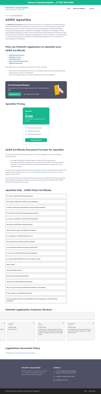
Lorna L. (40, 323)
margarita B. (11, 323)
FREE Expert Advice (15, 57)
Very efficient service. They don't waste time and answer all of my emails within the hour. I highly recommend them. (79, 331)
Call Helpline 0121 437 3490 (31, 94)
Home (68, 8)
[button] (36, 196)
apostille (24, 24)
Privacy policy (92, 391)
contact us (24, 172)
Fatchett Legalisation (16, 8)
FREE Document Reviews (16, 55)
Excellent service (13, 329)
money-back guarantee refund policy (24, 353)
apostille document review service (45, 172)
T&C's (85, 391)
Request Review (14, 94)
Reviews (91, 8)
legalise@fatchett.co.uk (62, 380)
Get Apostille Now (36, 140)
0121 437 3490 (65, 2)
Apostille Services (79, 8)
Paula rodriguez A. (72, 323)
